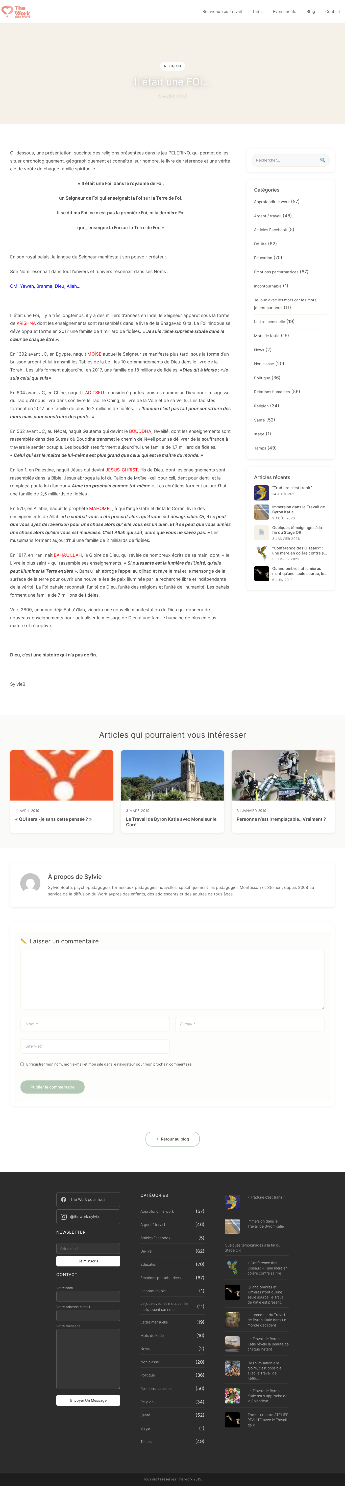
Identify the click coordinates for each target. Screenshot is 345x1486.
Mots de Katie (267, 335)
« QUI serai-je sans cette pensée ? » (53, 819)
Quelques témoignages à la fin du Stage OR (252, 1247)
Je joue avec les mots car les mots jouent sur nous (164, 1306)
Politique (262, 378)
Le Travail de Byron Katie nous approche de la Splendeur (267, 1396)
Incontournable (268, 285)
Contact (332, 11)
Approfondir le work (272, 201)
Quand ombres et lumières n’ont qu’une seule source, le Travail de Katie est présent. (266, 1294)
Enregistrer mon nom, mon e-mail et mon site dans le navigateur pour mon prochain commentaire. (109, 1064)
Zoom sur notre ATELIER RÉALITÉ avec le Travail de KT (268, 1420)
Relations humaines (272, 391)
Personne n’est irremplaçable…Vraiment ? (281, 819)
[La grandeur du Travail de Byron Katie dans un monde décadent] (232, 1320)
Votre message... (70, 1326)
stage (259, 434)
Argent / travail (267, 215)
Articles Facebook (270, 229)
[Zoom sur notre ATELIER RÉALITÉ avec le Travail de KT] (232, 1420)
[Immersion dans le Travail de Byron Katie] (232, 1227)
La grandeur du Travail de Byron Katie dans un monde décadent (267, 1320)
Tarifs (257, 11)
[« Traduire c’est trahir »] (232, 1203)
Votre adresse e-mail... (74, 1307)
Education (263, 257)
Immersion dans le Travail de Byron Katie (266, 1223)
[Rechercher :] (291, 160)
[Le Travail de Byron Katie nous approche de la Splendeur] (232, 1396)
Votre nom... (66, 1288)
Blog (311, 11)
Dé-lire (260, 244)
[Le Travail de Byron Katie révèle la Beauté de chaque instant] (232, 1344)
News (259, 349)
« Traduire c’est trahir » (266, 1197)
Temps (260, 448)
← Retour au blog (172, 1139)
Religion (261, 406)
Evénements (285, 11)
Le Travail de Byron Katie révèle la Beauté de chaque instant (268, 1344)
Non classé (264, 363)
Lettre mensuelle (269, 321)
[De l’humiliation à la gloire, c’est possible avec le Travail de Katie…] (232, 1369)
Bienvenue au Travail (222, 11)
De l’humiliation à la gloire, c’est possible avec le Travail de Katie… (264, 1370)
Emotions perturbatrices (276, 272)
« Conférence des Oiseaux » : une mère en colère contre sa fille (267, 1268)
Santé (259, 419)
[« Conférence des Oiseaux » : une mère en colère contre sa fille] (232, 1268)
